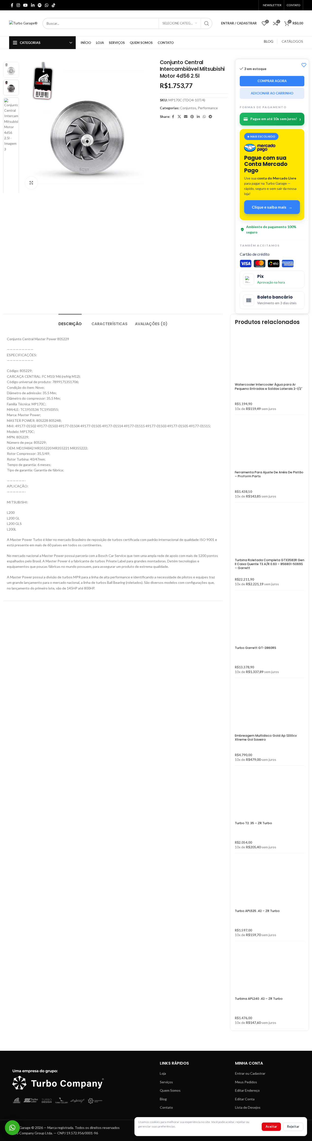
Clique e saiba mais (272, 207)
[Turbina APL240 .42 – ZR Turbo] (259, 971)
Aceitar (271, 1126)
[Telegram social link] (210, 116)
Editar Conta (245, 1099)
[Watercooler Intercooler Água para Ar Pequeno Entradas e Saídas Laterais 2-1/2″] (269, 357)
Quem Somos (170, 1090)
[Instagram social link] (18, 5)
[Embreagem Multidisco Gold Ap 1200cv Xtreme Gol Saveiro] (269, 708)
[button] (12, 1127)
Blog (163, 1099)
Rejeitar (293, 1126)
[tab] (70, 321)
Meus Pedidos (246, 1082)
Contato (166, 1107)
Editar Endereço (247, 1090)
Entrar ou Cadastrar (250, 1073)
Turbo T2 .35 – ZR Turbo (253, 823)
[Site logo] (23, 23)
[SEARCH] (206, 23)
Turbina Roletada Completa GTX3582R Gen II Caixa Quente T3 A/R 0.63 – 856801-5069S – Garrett (269, 564)
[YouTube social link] (25, 5)
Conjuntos (188, 108)
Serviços (166, 1082)
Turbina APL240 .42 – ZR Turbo (259, 999)
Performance (208, 108)
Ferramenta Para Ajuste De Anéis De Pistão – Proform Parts (269, 474)
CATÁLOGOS (292, 41)
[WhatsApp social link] (46, 5)
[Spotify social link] (39, 5)
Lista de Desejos (247, 1107)
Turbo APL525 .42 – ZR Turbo (257, 911)
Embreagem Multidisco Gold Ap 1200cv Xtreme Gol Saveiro (266, 737)
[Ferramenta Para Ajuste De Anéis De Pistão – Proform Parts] (269, 444)
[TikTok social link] (53, 5)
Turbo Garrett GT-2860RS (255, 648)
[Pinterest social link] (192, 116)
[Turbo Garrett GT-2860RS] (259, 620)
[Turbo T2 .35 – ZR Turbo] (259, 795)
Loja (163, 1073)
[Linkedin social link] (32, 5)
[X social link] (179, 116)
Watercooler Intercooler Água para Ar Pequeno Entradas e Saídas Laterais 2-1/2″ (268, 386)
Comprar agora (272, 81)
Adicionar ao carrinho (272, 93)
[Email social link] (186, 116)
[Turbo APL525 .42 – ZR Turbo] (259, 883)
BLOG (268, 41)
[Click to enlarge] (31, 183)
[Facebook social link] (12, 5)
